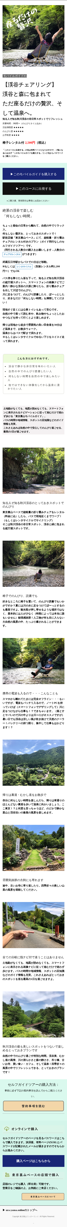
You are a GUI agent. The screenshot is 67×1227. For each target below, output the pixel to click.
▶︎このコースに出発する (34, 188)
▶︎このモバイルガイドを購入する (33, 174)
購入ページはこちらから (33, 1161)
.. (33, 1223)
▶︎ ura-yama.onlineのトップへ (20, 1210)
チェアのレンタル (12, 254)
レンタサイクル (24, 266)
